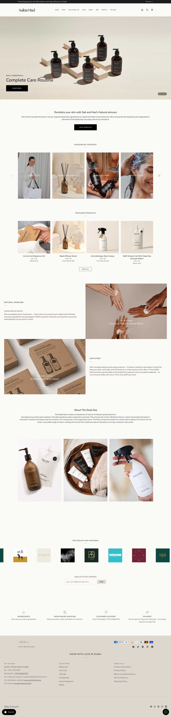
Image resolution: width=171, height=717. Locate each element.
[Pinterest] (143, 647)
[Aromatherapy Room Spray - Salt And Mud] (131, 470)
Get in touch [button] (9, 663)
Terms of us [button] (119, 663)
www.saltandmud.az (32, 680)
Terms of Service (121, 678)
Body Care (63, 667)
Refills (61, 685)
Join (101, 582)
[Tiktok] (138, 647)
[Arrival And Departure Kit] (34, 237)
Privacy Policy (120, 670)
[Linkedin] (152, 647)
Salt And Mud (25, 647)
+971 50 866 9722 (21, 673)
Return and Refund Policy (124, 674)
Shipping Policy (120, 681)
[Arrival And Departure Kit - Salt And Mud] (85, 470)
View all (85, 269)
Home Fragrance (66, 681)
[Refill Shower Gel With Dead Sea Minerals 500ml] (137, 237)
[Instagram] (147, 647)
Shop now (17, 88)
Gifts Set (62, 674)
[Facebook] (133, 647)
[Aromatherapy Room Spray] (102, 237)
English (148, 1)
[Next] (159, 175)
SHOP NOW (126, 331)
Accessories (64, 678)
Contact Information (122, 667)
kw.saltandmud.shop (22, 683)
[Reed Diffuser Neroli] (68, 237)
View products (85, 127)
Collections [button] (64, 663)
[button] (74, 9)
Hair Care (63, 670)
